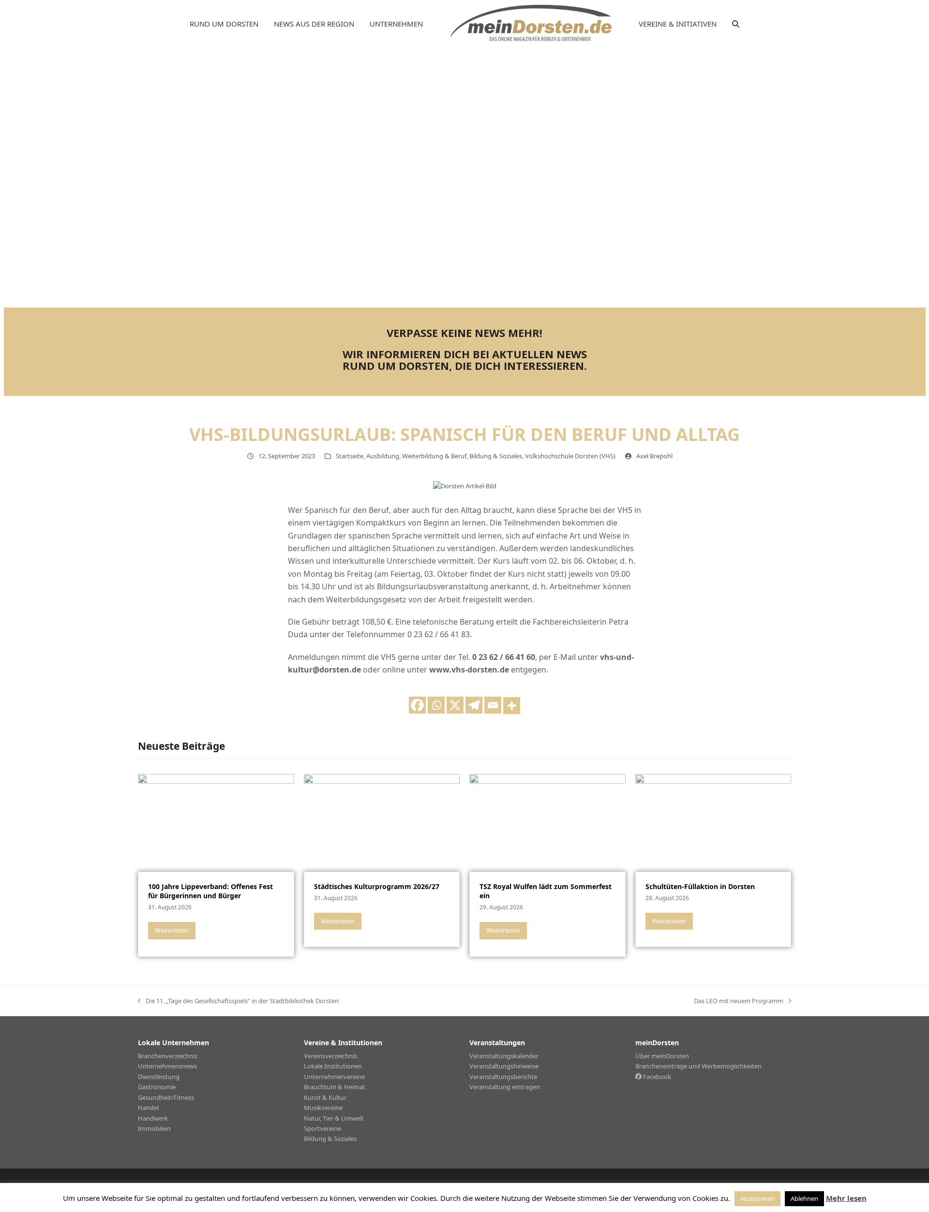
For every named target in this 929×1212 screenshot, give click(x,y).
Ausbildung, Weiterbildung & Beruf (416, 456)
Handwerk (153, 1118)
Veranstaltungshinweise (504, 1066)
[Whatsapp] (436, 705)
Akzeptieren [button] (757, 1198)
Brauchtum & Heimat (334, 1086)
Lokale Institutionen (333, 1066)
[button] (735, 24)
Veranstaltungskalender (504, 1055)
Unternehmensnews (167, 1066)
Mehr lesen (846, 1198)
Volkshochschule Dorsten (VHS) (570, 456)
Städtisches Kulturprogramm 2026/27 (376, 886)
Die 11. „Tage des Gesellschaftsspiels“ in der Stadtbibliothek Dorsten (238, 1001)
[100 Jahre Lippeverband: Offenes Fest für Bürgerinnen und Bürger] (216, 822)
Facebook (656, 1076)
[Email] (492, 705)
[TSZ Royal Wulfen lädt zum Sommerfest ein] (547, 822)
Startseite (349, 456)
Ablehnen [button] (804, 1198)
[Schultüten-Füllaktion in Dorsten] (713, 822)
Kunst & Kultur (325, 1097)
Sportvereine (322, 1128)
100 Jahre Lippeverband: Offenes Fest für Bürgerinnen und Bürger (210, 891)
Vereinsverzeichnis (330, 1055)
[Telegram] (473, 705)
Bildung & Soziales (495, 456)
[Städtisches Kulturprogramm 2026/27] (382, 822)
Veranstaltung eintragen (504, 1086)
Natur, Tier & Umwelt (334, 1118)
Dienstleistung (159, 1076)
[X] (455, 705)
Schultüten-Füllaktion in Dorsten (700, 886)
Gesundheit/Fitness (166, 1097)
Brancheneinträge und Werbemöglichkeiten (698, 1066)
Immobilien (154, 1128)
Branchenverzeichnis (167, 1055)
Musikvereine (323, 1107)
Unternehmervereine (334, 1076)
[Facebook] (417, 705)
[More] (511, 705)
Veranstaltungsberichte (503, 1076)
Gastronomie (157, 1086)
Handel (148, 1107)
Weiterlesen (172, 930)
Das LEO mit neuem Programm (738, 1001)
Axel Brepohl (654, 456)
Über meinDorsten (662, 1055)
